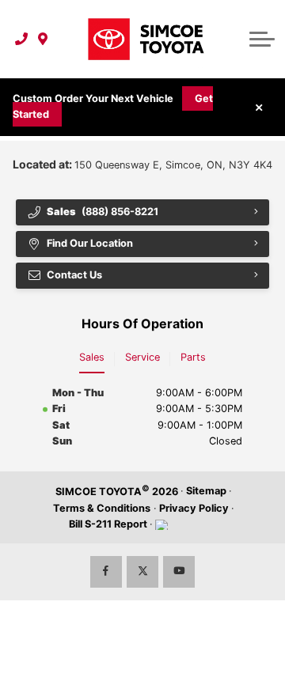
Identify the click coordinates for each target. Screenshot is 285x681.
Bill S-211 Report (108, 524)
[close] (258, 107)
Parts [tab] (193, 357)
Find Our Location (90, 243)
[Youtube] (179, 572)
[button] (262, 38)
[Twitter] (142, 572)
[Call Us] (21, 39)
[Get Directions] (43, 39)
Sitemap (206, 491)
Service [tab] (142, 357)
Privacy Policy (194, 508)
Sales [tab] (91, 357)
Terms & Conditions (101, 508)
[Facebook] (106, 572)
